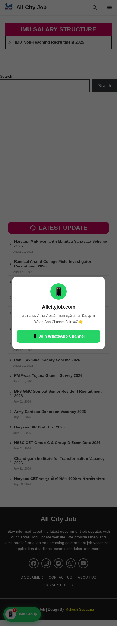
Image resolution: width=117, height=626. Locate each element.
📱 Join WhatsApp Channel (58, 336)
